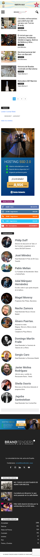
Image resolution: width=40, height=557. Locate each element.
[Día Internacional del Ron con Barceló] (8, 57)
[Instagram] (15, 467)
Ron (2, 540)
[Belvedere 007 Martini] (8, 85)
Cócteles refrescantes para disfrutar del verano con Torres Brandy (27, 22)
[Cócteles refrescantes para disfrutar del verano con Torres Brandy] (8, 23)
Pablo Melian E (22, 74)
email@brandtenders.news (24, 463)
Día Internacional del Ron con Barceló (26, 53)
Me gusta (34, 207)
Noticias (3, 526)
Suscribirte (33, 226)
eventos (3, 536)
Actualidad (4, 523)
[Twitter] (25, 467)
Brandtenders (22, 30)
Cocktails (20, 28)
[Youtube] (29, 467)
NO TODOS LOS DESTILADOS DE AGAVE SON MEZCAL (26, 483)
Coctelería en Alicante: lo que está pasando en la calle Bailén (26, 494)
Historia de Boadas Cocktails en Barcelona (27, 67)
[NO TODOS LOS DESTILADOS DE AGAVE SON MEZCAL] (6, 485)
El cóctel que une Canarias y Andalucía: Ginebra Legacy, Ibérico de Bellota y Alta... (28, 38)
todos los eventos (7, 121)
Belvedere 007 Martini (27, 81)
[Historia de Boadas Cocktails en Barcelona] (8, 71)
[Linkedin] (20, 467)
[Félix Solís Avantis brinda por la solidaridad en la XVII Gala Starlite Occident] (6, 507)
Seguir (35, 211)
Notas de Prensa (6, 530)
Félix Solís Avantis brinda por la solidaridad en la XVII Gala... (26, 505)
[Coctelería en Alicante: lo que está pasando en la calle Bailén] (6, 496)
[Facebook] (11, 467)
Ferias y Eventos (6, 543)
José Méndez (22, 47)
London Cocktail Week (8, 112)
